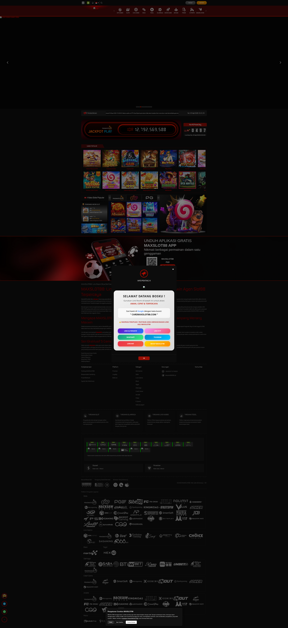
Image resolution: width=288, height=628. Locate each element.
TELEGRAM (157, 337)
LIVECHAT (130, 344)
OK (144, 358)
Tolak (110, 622)
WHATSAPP (131, 337)
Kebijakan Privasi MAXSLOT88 (130, 618)
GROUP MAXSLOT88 (157, 344)
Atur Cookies (119, 622)
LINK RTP (157, 331)
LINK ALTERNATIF (130, 331)
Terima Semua (131, 622)
